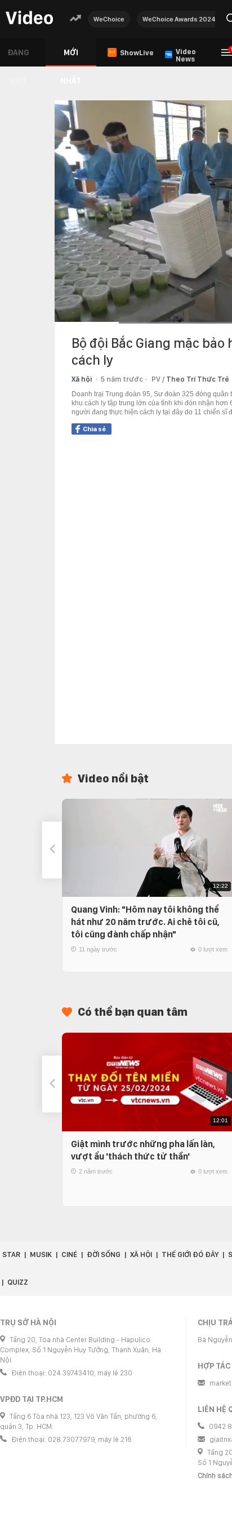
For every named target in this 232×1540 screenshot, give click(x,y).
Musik (41, 1254)
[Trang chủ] (29, 18)
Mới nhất (70, 57)
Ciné (69, 1254)
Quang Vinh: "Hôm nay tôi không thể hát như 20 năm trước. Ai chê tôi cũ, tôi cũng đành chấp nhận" (145, 922)
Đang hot (18, 57)
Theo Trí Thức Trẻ (197, 379)
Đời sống (104, 1254)
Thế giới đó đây (190, 1254)
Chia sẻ (94, 429)
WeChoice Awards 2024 (179, 19)
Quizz (17, 1282)
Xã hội (82, 379)
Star (11, 1254)
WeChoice (108, 19)
